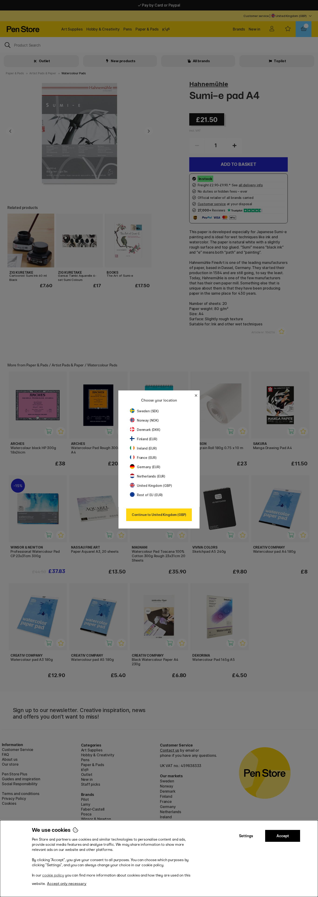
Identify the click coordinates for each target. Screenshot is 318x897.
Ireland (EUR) (147, 448)
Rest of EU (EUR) (150, 495)
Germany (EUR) (148, 467)
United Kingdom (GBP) (154, 486)
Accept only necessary (66, 883)
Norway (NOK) (148, 420)
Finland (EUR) (147, 439)
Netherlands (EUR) (151, 476)
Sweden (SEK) (148, 411)
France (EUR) (147, 458)
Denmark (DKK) (148, 430)
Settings (246, 836)
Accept (283, 836)
